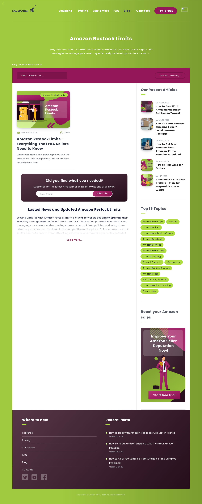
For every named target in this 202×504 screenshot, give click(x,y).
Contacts (143, 11)
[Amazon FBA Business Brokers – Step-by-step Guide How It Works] (147, 180)
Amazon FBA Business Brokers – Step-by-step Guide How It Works (170, 185)
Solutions (65, 11)
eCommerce (174, 262)
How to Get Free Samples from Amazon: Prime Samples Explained (168, 149)
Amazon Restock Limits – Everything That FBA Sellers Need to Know (43, 144)
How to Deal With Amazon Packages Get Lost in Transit (168, 110)
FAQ (116, 11)
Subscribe (102, 193)
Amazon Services (152, 244)
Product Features (152, 262)
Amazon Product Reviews (156, 268)
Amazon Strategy (152, 256)
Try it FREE (165, 11)
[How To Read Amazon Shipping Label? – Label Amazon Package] (147, 124)
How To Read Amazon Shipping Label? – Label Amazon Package (170, 129)
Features (27, 433)
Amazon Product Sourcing (157, 285)
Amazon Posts (150, 273)
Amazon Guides (151, 227)
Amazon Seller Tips (153, 221)
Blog (127, 11)
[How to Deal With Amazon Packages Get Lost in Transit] (147, 106)
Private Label (149, 291)
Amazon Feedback (153, 239)
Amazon (172, 221)
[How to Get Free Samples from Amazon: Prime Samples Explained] (147, 144)
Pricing (83, 11)
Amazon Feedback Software (158, 233)
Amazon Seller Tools (153, 250)
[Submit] (63, 75)
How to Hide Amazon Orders (169, 166)
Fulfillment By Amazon (155, 279)
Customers (101, 11)
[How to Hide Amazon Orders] (147, 165)
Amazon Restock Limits (54, 95)
